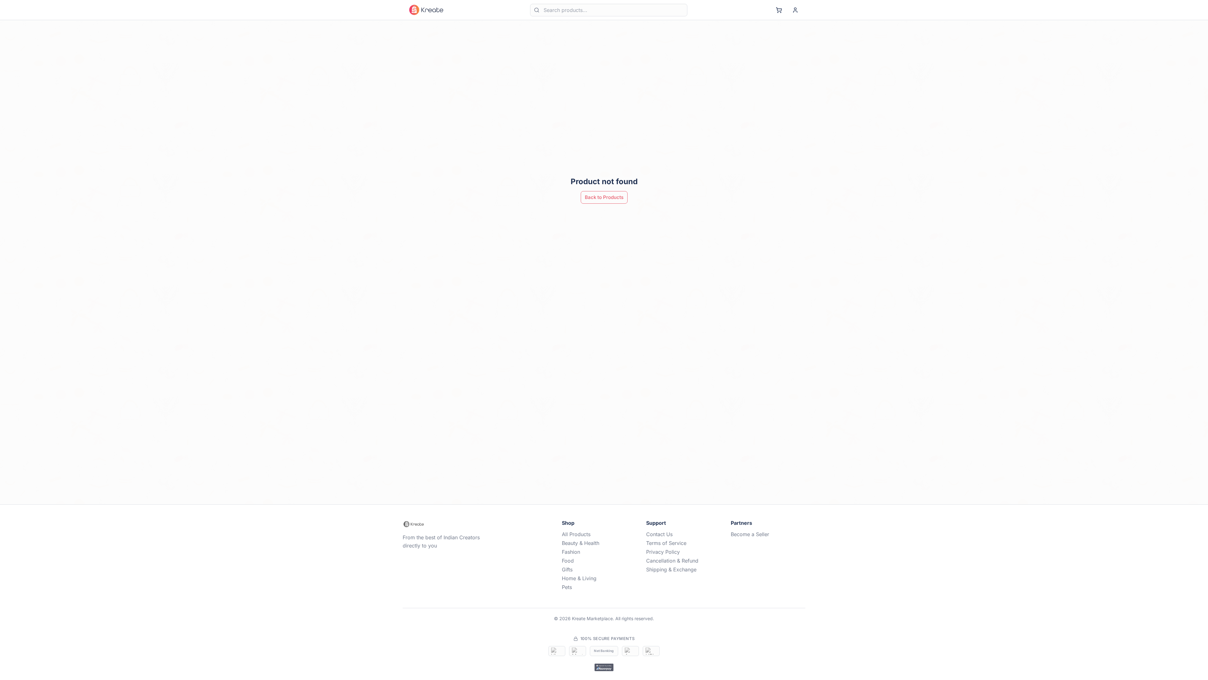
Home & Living (579, 578)
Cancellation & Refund (672, 561)
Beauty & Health (580, 543)
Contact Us (659, 534)
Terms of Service (666, 543)
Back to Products (604, 197)
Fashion (571, 552)
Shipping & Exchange (671, 569)
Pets (567, 587)
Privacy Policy (663, 552)
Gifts (567, 569)
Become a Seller (750, 534)
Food (568, 561)
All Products (576, 534)
